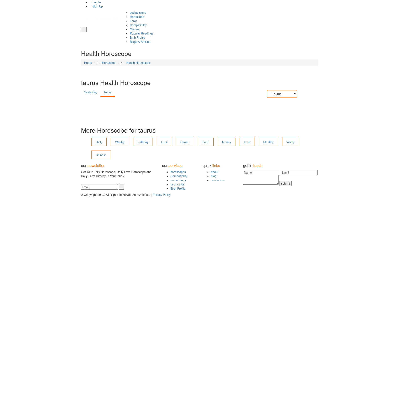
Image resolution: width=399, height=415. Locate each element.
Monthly (268, 142)
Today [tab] (107, 92)
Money (226, 142)
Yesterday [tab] (90, 92)
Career (185, 142)
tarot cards (177, 184)
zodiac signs (138, 12)
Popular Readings (141, 33)
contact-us (218, 180)
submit (285, 183)
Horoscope (137, 17)
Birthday (143, 142)
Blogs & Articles (140, 42)
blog (214, 176)
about (214, 172)
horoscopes (178, 172)
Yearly (291, 142)
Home (88, 63)
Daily (99, 142)
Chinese (101, 155)
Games (134, 29)
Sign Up (97, 6)
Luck (164, 142)
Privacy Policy (162, 195)
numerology (178, 180)
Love (247, 142)
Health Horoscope (138, 63)
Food (205, 142)
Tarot (133, 21)
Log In (96, 2)
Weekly (120, 142)
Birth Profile (137, 37)
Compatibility (138, 25)
